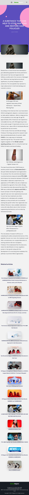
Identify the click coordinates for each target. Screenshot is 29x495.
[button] (11, 2)
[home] (18, 2)
